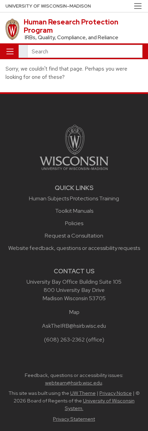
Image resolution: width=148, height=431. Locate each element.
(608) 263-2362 (64, 339)
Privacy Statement (74, 419)
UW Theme (83, 393)
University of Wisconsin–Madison (48, 6)
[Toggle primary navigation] (10, 51)
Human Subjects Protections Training (74, 198)
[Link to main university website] (74, 146)
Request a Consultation (74, 235)
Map (74, 312)
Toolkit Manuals (74, 210)
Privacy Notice (115, 393)
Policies (74, 223)
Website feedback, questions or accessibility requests (74, 248)
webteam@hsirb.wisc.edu (73, 382)
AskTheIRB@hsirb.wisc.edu (74, 325)
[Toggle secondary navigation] (137, 6)
